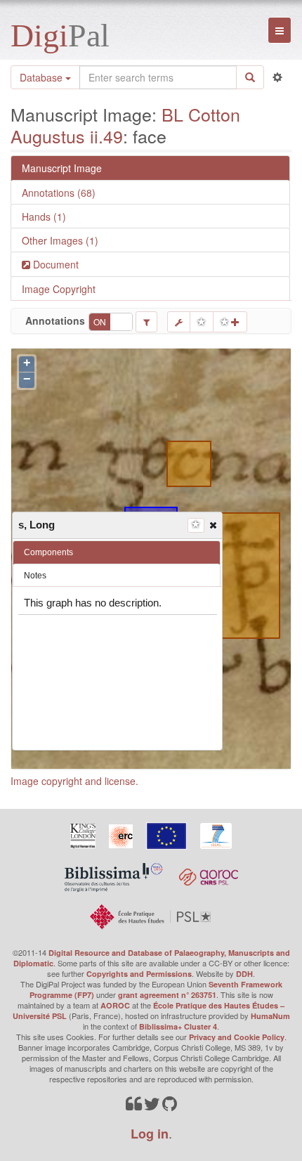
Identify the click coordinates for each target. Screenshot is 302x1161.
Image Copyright (59, 289)
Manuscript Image (62, 168)
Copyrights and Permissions (139, 973)
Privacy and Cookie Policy (236, 1037)
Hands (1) (44, 216)
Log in (150, 1133)
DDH (244, 973)
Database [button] (42, 77)
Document (54, 264)
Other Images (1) (60, 240)
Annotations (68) (59, 193)
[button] (212, 524)
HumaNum (270, 1016)
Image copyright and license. (74, 781)
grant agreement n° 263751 (167, 995)
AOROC (115, 1005)
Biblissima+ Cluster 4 (178, 1026)
